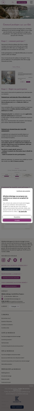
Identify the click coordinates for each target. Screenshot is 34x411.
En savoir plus (23, 211)
